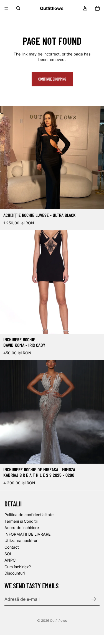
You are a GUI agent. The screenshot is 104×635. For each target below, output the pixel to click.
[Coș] (97, 8)
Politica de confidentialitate (29, 514)
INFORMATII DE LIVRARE (27, 534)
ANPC (10, 560)
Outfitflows (58, 620)
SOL (8, 553)
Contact (11, 546)
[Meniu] (6, 8)
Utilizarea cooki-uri (21, 540)
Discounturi (14, 573)
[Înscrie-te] (94, 599)
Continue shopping (52, 79)
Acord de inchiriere (21, 527)
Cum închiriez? (17, 566)
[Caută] (18, 8)
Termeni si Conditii (20, 521)
